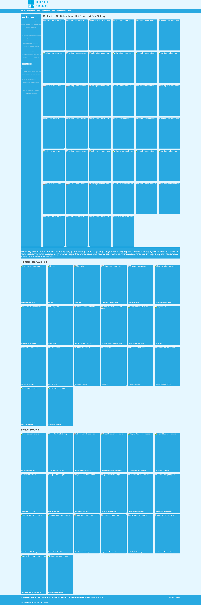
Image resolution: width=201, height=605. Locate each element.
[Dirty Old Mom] (60, 365)
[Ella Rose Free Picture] (33, 451)
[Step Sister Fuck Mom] (60, 405)
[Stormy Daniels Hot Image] (87, 451)
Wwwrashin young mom (25, 24)
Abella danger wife (35, 51)
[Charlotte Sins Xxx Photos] (60, 451)
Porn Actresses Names (61, 11)
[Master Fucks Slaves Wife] (167, 365)
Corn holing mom (25, 57)
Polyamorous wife (33, 21)
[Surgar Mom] (167, 324)
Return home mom (28, 27)
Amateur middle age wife (37, 54)
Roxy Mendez (33, 74)
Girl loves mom (36, 57)
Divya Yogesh (30, 79)
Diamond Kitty (38, 74)
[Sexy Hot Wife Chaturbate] (167, 283)
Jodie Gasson (36, 90)
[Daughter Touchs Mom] (33, 283)
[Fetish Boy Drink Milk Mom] (114, 283)
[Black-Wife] (87, 283)
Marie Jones (28, 74)
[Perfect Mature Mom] (140, 365)
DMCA (178, 597)
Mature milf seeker (37, 24)
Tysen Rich (37, 82)
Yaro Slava (23, 74)
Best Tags (31, 11)
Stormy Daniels (31, 90)
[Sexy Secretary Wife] (33, 405)
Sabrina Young (24, 82)
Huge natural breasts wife (34, 46)
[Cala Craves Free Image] (87, 532)
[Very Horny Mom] (140, 283)
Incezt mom (32, 24)
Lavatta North (24, 79)
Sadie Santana (29, 71)
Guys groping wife (26, 38)
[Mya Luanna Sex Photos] (87, 492)
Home (23, 11)
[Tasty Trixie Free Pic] (60, 492)
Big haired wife (24, 54)
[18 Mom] (60, 283)
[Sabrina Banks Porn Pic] (60, 532)
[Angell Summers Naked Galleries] (114, 451)
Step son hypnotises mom (34, 59)
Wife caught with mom (38, 35)
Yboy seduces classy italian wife (30, 54)
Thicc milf (24, 40)
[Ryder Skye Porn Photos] (114, 492)
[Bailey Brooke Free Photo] (60, 573)
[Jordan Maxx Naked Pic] (167, 451)
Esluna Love (38, 79)
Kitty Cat (35, 79)
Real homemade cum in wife (30, 57)
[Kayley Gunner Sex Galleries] (140, 451)
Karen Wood (37, 71)
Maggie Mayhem (29, 93)
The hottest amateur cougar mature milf (28, 35)
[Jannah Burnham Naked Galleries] (33, 573)
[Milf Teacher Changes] (33, 365)
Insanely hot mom (27, 32)
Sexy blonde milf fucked (26, 46)
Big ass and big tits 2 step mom (33, 32)
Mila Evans (40, 71)
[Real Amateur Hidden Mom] (33, 324)
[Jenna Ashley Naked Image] (33, 532)
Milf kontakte (38, 43)
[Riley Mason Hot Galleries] (140, 492)
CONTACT (172, 597)
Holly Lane (38, 76)
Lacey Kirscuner (34, 93)
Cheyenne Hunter (37, 87)
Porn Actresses (43, 11)
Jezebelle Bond (24, 71)
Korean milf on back (102, 253)
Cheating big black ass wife (27, 43)
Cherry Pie (33, 76)
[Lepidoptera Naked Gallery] (114, 532)
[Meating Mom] (60, 324)
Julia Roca (28, 82)
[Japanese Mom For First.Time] (87, 324)
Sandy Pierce (23, 68)
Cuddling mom (34, 43)
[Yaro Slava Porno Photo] (33, 492)
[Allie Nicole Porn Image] (140, 532)
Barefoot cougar (33, 27)
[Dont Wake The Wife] (87, 365)
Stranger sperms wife (25, 21)
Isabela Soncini (33, 71)
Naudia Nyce (25, 90)
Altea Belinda (33, 82)
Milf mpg (28, 40)
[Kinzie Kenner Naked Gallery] (167, 532)
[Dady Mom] (114, 365)
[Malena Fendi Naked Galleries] (167, 492)
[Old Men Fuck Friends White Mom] (114, 324)
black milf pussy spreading (77, 253)
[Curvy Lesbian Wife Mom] (140, 324)
